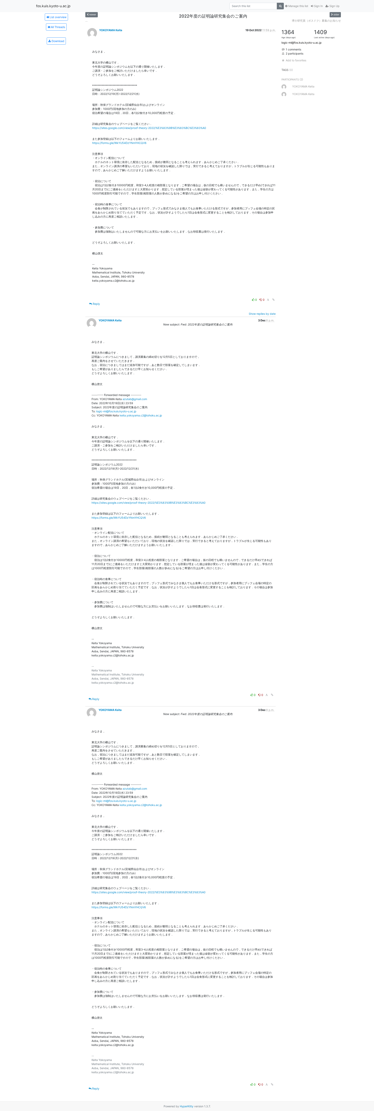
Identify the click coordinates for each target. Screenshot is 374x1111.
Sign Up (334, 6)
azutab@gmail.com (135, 399)
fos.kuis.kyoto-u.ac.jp (53, 6)
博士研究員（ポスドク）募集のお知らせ (316, 20)
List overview (57, 17)
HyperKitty (186, 1106)
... (86, 20)
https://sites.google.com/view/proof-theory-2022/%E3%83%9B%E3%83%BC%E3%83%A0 (149, 128)
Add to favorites (296, 60)
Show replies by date (262, 313)
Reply (96, 303)
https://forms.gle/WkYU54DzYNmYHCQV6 (119, 143)
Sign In (318, 6)
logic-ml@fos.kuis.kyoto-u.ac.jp (116, 411)
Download (57, 41)
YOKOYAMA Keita (110, 30)
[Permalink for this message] (273, 299)
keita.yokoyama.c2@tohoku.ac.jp (141, 415)
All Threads (57, 27)
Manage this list (298, 6)
